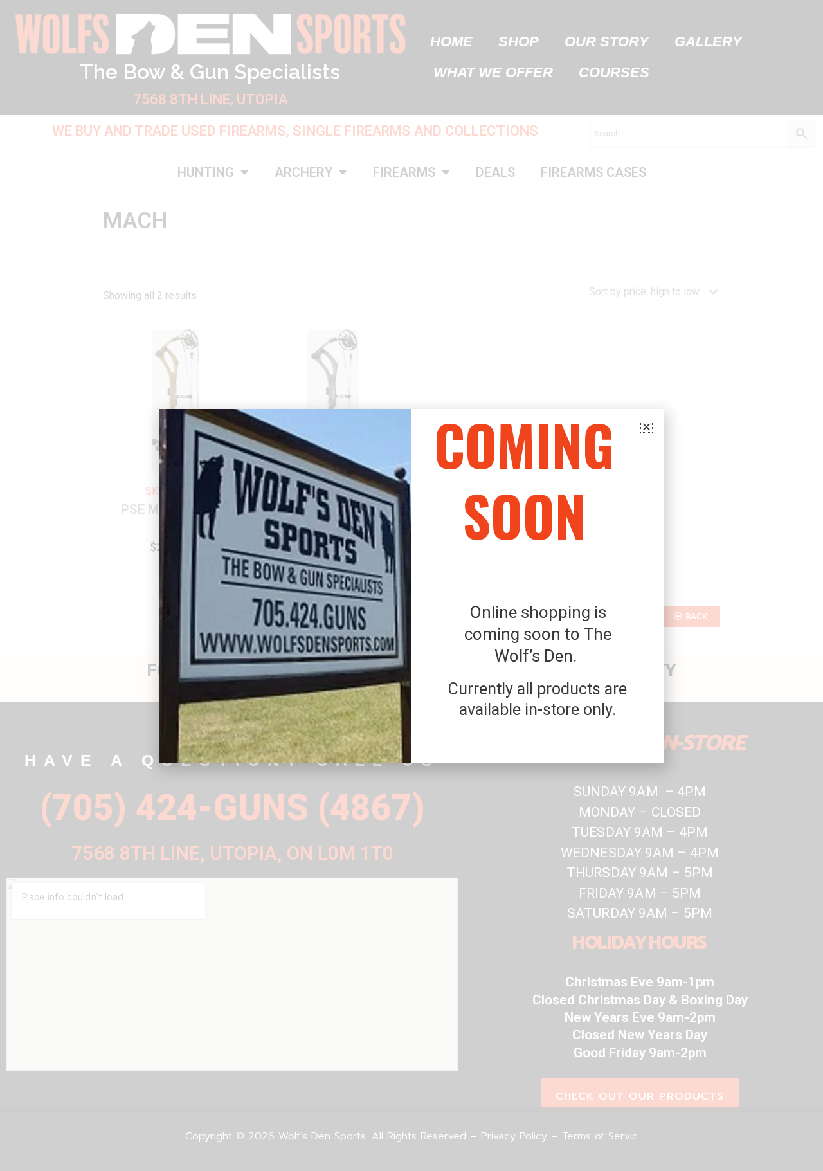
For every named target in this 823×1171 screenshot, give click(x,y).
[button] (646, 426)
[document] (411, 585)
